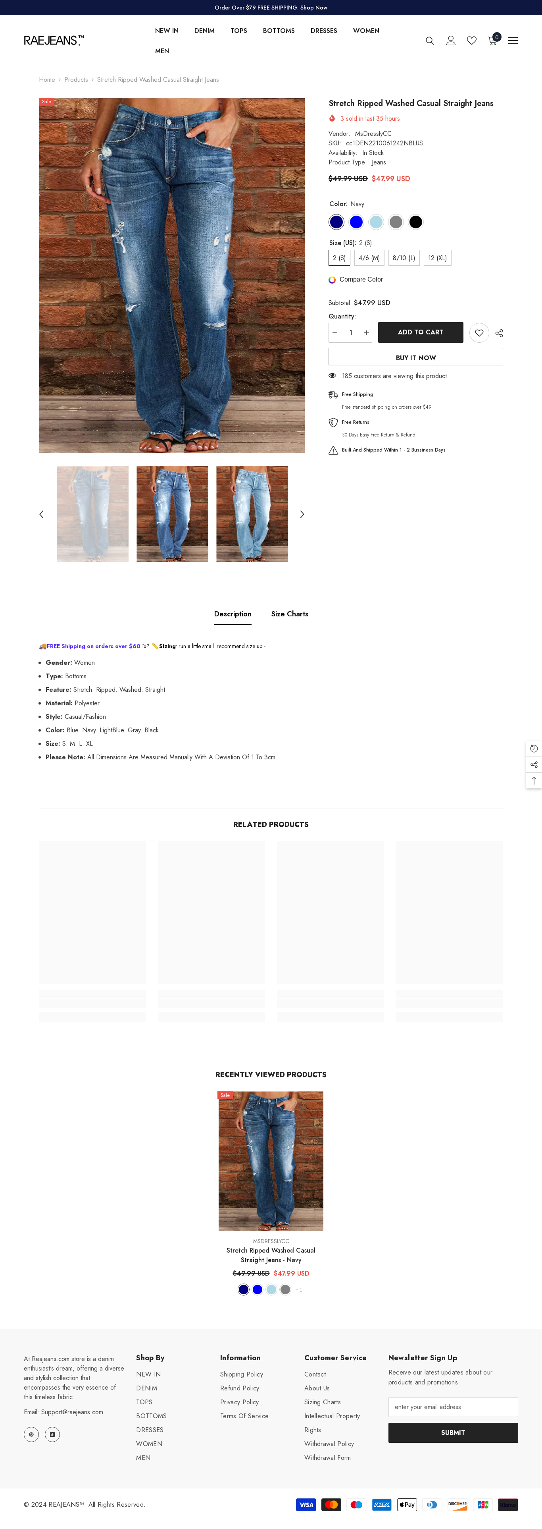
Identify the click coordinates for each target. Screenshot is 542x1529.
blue (257, 1289)
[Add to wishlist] (479, 333)
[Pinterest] (31, 1434)
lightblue (271, 1289)
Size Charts (289, 614)
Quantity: (342, 316)
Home (47, 79)
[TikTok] (52, 1434)
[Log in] (451, 40)
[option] (172, 275)
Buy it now (416, 358)
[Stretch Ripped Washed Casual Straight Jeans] (271, 1161)
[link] (92, 1003)
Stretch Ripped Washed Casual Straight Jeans (271, 1255)
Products (76, 79)
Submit (453, 1432)
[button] (41, 514)
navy (244, 1289)
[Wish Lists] (472, 40)
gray (285, 1289)
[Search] (430, 40)
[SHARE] (496, 333)
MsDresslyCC (373, 133)
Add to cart (421, 332)
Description (233, 614)
